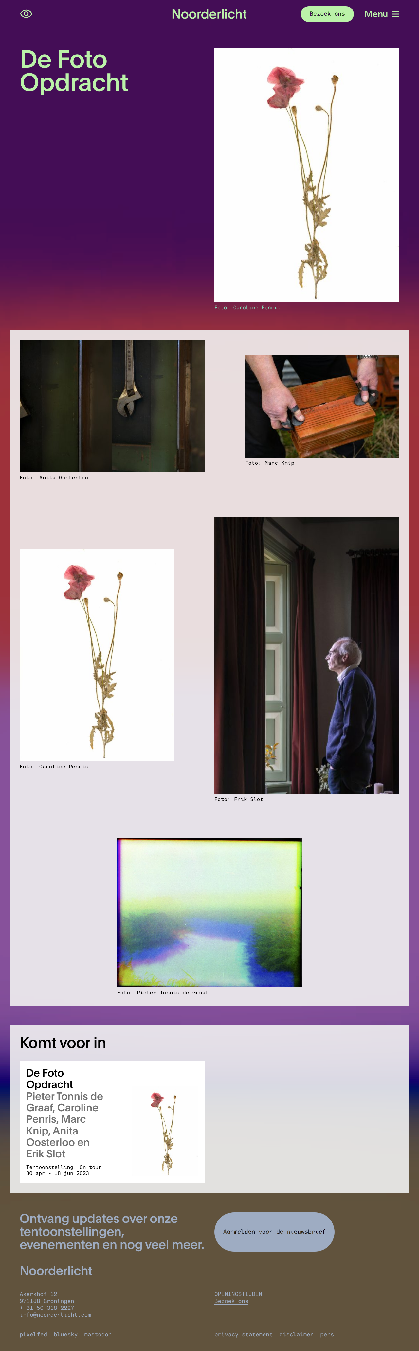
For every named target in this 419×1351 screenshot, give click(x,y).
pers (327, 1334)
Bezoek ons (231, 1301)
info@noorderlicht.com (55, 1314)
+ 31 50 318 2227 (47, 1308)
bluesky (66, 1334)
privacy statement (243, 1334)
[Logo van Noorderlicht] (209, 14)
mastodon (98, 1334)
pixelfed (33, 1334)
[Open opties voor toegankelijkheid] (26, 14)
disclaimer (296, 1334)
